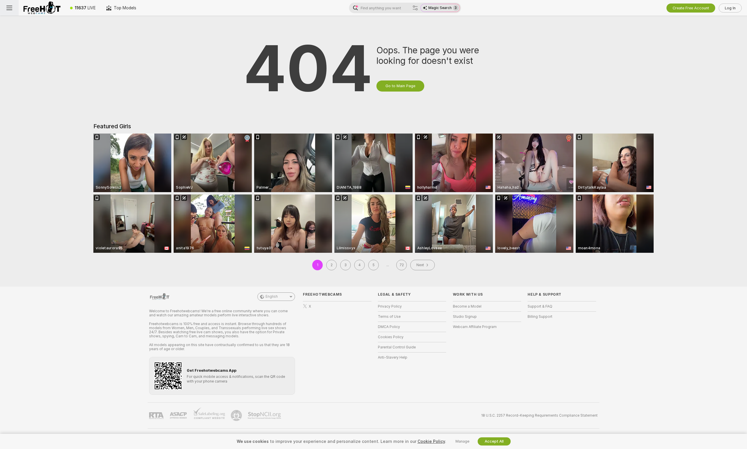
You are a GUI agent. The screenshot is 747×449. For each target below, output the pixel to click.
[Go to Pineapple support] (237, 415)
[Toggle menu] (9, 8)
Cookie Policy (431, 441)
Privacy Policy (390, 306)
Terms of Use (389, 317)
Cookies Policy (391, 337)
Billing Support (540, 317)
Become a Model (467, 306)
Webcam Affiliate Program (475, 327)
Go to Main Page (400, 86)
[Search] (415, 8)
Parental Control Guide (397, 347)
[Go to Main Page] (42, 8)
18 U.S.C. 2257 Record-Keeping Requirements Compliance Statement (539, 415)
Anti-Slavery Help (392, 357)
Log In (730, 8)
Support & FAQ (540, 306)
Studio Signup (465, 317)
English (272, 296)
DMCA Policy (389, 327)
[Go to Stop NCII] (265, 415)
